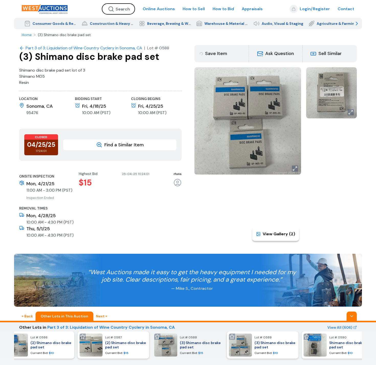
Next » (101, 316)
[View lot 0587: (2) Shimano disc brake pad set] (113, 345)
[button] (276, 53)
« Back (27, 316)
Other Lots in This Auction (64, 316)
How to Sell (194, 9)
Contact (346, 9)
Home (27, 34)
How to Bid (223, 9)
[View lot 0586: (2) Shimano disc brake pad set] (38, 345)
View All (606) (339, 327)
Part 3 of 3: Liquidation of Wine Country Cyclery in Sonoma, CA (111, 327)
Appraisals (252, 9)
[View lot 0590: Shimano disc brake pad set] (337, 345)
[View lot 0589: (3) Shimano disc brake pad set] (262, 345)
